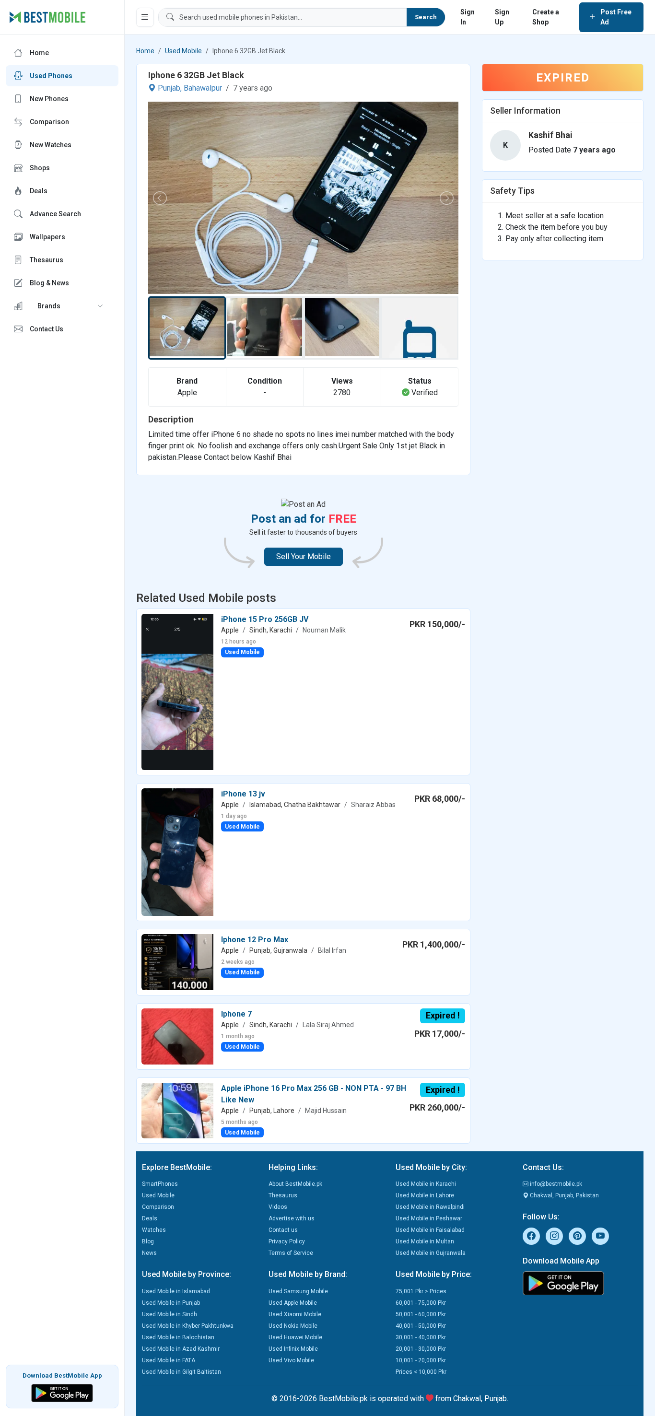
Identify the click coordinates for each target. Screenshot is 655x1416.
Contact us (283, 1230)
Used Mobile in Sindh (169, 1314)
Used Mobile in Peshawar (429, 1218)
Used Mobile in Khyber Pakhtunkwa (188, 1325)
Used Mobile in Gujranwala (431, 1253)
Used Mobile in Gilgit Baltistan (181, 1372)
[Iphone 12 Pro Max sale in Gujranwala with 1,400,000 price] (177, 961)
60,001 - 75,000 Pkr (421, 1302)
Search (426, 17)
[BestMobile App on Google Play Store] (62, 1392)
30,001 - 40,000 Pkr (421, 1337)
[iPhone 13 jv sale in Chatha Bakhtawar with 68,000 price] (177, 851)
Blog (148, 1241)
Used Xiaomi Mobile (295, 1314)
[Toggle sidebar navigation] (145, 17)
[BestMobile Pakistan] (48, 17)
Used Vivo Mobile (291, 1360)
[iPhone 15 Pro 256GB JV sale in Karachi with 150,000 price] (177, 691)
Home (145, 51)
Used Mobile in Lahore (425, 1195)
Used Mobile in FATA (168, 1360)
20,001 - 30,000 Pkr (421, 1349)
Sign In (467, 17)
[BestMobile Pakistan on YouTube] (600, 1236)
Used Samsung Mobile (298, 1291)
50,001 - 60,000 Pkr (421, 1314)
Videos (278, 1207)
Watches (154, 1230)
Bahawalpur (203, 88)
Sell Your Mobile (303, 556)
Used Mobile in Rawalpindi (430, 1207)
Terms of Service (291, 1253)
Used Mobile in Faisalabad (430, 1230)
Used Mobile (183, 51)
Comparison (158, 1207)
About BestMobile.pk (295, 1184)
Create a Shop (545, 17)
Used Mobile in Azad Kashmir (181, 1349)
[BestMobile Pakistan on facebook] (531, 1236)
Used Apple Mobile (293, 1302)
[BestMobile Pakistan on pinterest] (577, 1236)
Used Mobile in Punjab (171, 1302)
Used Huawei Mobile (295, 1337)
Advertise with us (292, 1218)
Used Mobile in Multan (425, 1241)
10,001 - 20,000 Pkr (421, 1360)
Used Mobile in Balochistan (178, 1337)
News (149, 1253)
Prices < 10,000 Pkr (421, 1372)
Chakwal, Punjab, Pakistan (563, 1195)
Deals (149, 1218)
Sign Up (502, 17)
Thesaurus (283, 1195)
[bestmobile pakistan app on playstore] (580, 1283)
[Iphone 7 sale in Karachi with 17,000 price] (177, 1036)
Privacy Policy (287, 1241)
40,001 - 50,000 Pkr (421, 1325)
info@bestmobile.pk (555, 1184)
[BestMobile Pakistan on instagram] (554, 1236)
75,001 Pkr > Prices (421, 1291)
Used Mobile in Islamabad (176, 1291)
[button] (62, 305)
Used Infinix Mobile (293, 1349)
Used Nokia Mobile (293, 1325)
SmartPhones (160, 1184)
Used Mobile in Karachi (426, 1184)
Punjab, (170, 88)
